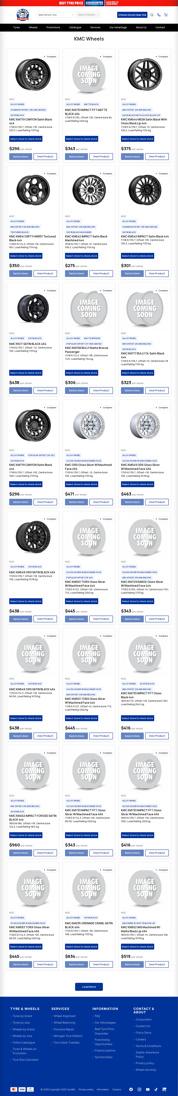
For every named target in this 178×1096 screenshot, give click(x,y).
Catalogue (75, 27)
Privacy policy (86, 1089)
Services (95, 27)
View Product (45, 156)
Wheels (33, 27)
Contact (160, 27)
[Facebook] (131, 1089)
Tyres (16, 27)
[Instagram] (139, 1089)
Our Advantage (118, 27)
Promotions (53, 27)
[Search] (152, 15)
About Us (141, 27)
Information (103, 1089)
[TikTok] (156, 1089)
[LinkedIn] (164, 1089)
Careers (116, 1089)
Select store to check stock (25, 138)
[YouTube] (148, 1089)
